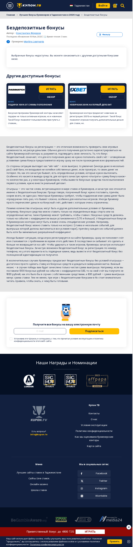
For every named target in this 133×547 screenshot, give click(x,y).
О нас (94, 419)
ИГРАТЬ (90, 531)
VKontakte (101, 495)
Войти (103, 5)
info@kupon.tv (39, 434)
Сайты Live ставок (39, 478)
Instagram (101, 488)
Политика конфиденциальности (94, 431)
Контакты (94, 413)
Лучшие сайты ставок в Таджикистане (39, 472)
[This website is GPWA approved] (61, 520)
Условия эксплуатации (94, 425)
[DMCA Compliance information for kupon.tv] (83, 520)
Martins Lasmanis (34, 41)
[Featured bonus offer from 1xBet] (115, 6)
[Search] (123, 6)
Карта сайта (94, 446)
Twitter (103, 481)
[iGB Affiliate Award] (29, 380)
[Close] (128, 527)
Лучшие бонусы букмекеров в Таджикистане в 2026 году (49, 14)
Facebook (101, 473)
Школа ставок (39, 490)
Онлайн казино (39, 484)
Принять (115, 541)
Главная (10, 14)
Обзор (51, 97)
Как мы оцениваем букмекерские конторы (94, 438)
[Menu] (9, 5)
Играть (51, 89)
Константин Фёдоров (28, 33)
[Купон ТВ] (30, 6)
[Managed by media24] (111, 520)
